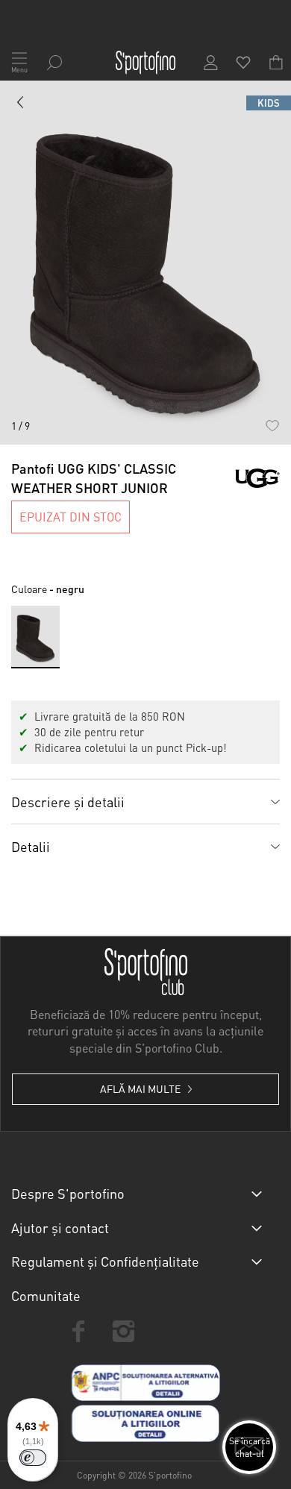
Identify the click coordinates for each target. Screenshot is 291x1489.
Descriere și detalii (68, 801)
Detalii (30, 846)
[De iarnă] (20, 105)
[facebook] (78, 1331)
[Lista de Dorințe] (272, 426)
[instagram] (123, 1331)
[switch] (32, 1457)
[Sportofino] (145, 63)
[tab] (145, 801)
